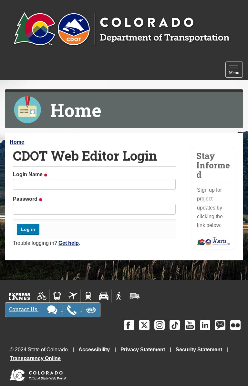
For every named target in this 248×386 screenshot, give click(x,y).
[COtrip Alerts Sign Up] (213, 241)
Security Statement (199, 349)
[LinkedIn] (205, 325)
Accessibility (94, 349)
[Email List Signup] (220, 325)
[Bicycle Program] (42, 296)
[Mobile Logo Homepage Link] (121, 29)
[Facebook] (129, 325)
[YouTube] (190, 325)
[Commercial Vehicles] (134, 296)
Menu (236, 70)
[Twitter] (144, 325)
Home (17, 142)
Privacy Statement (142, 349)
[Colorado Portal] (39, 374)
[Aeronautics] (73, 296)
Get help (68, 243)
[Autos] (104, 296)
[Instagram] (159, 325)
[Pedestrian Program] (119, 296)
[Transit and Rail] (57, 296)
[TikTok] (174, 325)
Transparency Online (35, 358)
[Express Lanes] (19, 296)
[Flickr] (235, 325)
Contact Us (23, 309)
